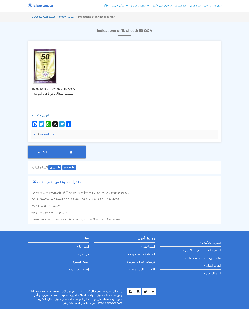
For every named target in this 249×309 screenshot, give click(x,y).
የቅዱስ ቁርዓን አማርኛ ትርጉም (49, 212)
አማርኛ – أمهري (40, 115)
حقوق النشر (195, 5)
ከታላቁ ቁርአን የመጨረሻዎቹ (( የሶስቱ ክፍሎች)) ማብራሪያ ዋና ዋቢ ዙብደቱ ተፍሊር (80, 192)
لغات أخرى (106, 5)
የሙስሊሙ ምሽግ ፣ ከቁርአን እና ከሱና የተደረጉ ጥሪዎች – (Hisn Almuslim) (75, 219)
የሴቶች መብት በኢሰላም (45, 205)
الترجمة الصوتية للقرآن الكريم (203, 250)
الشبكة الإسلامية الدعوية (43, 16)
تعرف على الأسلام (160, 5)
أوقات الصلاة (213, 265)
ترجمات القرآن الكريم (142, 261)
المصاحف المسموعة (142, 254)
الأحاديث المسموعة (143, 269)
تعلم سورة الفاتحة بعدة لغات (203, 258)
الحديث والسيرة (139, 5)
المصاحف (149, 246)
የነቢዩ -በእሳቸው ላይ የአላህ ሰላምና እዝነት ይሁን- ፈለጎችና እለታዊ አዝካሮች (75, 199)
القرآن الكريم (119, 5)
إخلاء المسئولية (80, 269)
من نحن (207, 5)
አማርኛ (67, 167)
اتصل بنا (218, 5)
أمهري (53, 167)
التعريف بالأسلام (211, 242)
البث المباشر (181, 5)
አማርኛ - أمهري (66, 16)
